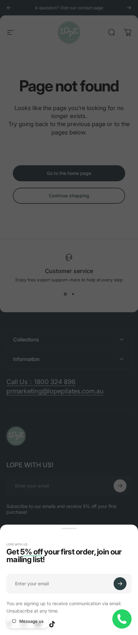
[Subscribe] (120, 583)
